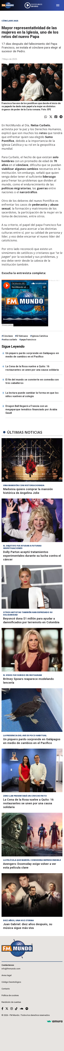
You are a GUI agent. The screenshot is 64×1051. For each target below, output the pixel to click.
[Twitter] (50, 117)
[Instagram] (11, 1008)
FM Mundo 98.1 (53, 280)
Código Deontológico (11, 982)
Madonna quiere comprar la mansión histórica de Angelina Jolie (28, 491)
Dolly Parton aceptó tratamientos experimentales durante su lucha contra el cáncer (32, 555)
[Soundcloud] (21, 1008)
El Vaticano (22, 336)
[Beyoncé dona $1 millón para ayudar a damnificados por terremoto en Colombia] (32, 587)
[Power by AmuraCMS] (54, 1021)
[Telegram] (60, 117)
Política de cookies (10, 995)
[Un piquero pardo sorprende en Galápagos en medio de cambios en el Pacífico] (32, 710)
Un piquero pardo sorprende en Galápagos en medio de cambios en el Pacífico (32, 355)
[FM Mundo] (8, 5)
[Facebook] (56, 117)
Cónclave (8, 336)
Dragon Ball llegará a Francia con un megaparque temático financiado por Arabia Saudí (31, 409)
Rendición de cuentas (11, 1002)
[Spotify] (26, 1008)
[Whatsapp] (45, 117)
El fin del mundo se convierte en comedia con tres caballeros (32, 381)
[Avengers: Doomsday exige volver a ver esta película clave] (32, 834)
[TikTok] (16, 1008)
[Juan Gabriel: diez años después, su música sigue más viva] (32, 895)
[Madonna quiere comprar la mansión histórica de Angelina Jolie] (32, 460)
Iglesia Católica (40, 336)
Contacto (6, 989)
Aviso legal (6, 975)
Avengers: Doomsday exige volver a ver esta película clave (29, 865)
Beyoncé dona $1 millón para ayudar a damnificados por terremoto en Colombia (31, 620)
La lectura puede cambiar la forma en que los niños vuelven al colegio (32, 394)
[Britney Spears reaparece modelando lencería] (32, 649)
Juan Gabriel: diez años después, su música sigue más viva (27, 926)
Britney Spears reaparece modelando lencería (28, 680)
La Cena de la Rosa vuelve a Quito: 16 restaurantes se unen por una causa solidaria (32, 368)
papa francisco (28, 339)
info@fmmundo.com (11, 968)
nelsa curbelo (10, 339)
